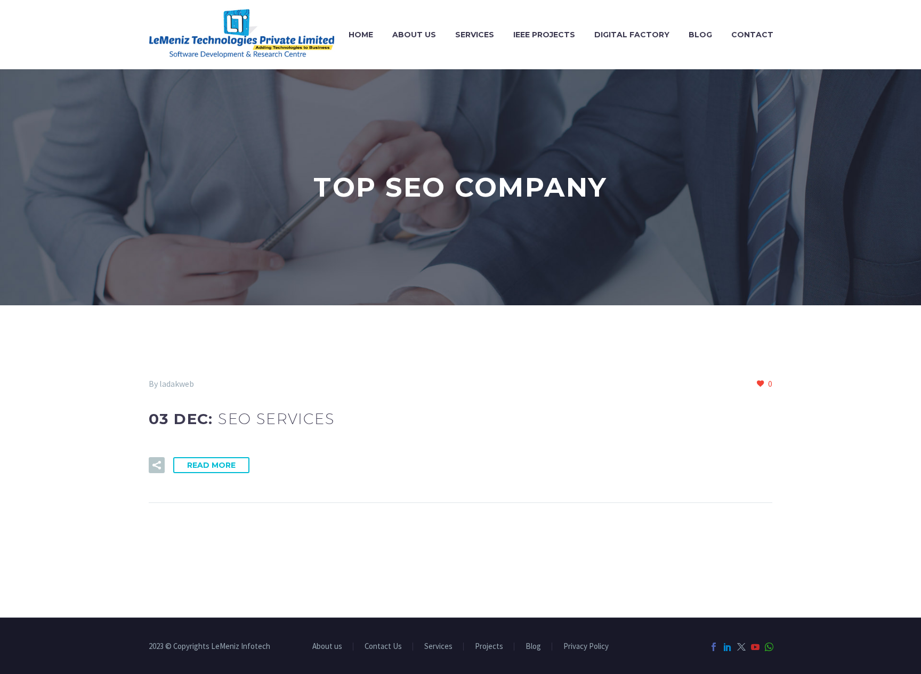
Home (361, 34)
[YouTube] (755, 647)
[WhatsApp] (769, 647)
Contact (752, 34)
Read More (211, 465)
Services (474, 34)
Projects (489, 647)
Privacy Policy (586, 647)
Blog (700, 34)
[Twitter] (741, 647)
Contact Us (383, 647)
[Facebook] (713, 647)
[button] (157, 465)
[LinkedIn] (727, 647)
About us (414, 34)
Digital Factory (631, 34)
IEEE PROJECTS (544, 34)
